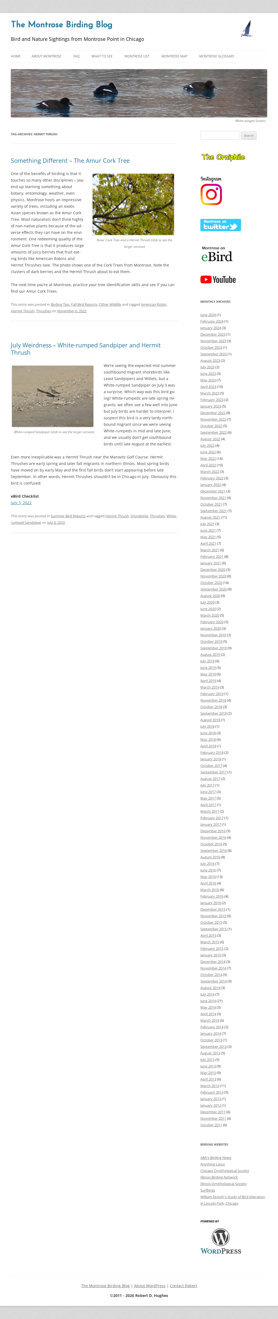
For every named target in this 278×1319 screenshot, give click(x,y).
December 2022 (212, 412)
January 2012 (210, 1105)
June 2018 (208, 732)
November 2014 (213, 968)
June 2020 (208, 608)
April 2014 (208, 1013)
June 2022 (208, 451)
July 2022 (207, 445)
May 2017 (208, 798)
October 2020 (211, 582)
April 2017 (208, 804)
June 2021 (208, 530)
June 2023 (208, 373)
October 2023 (211, 347)
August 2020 (210, 595)
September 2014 (213, 981)
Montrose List (137, 56)
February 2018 (211, 752)
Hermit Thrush (22, 310)
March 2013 (209, 1085)
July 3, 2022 (21, 502)
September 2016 (213, 850)
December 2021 (212, 491)
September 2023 (213, 353)
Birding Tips (60, 304)
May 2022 (208, 458)
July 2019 (207, 661)
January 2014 (210, 1033)
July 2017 (207, 785)
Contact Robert (183, 1285)
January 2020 (210, 628)
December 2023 (212, 334)
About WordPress (150, 1285)
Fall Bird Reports (84, 304)
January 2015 (210, 955)
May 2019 (208, 674)
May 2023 (208, 380)
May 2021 (208, 536)
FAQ (76, 56)
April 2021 (208, 543)
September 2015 (213, 928)
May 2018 (208, 739)
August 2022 (210, 438)
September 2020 (213, 589)
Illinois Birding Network (219, 1177)
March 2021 (209, 549)
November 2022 (213, 419)
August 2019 (210, 654)
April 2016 (208, 883)
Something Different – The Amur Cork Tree (70, 160)
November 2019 (213, 634)
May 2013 (208, 1072)
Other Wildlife (110, 304)
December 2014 (212, 961)
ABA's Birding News (215, 1157)
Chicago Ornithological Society (224, 1170)
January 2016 (210, 902)
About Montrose (46, 56)
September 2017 (213, 772)
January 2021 (210, 563)
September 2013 (213, 1046)
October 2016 (211, 843)
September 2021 (213, 510)
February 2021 (211, 556)
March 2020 (209, 615)
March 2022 (209, 471)
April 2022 (208, 465)
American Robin (153, 304)
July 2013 (207, 1059)
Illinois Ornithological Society (223, 1183)
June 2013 (208, 1066)
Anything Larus (212, 1164)
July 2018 (207, 726)
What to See (102, 56)
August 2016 (210, 857)
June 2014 (208, 1000)
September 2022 (213, 432)
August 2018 (210, 719)
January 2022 (210, 484)
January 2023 (210, 406)
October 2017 (211, 765)
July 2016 (207, 863)
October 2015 (211, 922)
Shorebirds (139, 515)
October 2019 (211, 641)
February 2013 (211, 1092)
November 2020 (213, 576)
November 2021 (213, 497)
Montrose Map (174, 56)
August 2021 (210, 517)
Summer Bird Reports (68, 515)
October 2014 (211, 974)
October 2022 (211, 425)
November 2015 (213, 915)
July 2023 (207, 367)
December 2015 (212, 909)
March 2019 (209, 687)
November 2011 (213, 1118)
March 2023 (209, 393)
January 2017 (210, 824)
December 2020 (212, 569)
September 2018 (213, 713)
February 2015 (211, 948)
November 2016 (213, 837)
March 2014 (209, 1020)
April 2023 (208, 386)
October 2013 (211, 1040)
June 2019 (208, 667)
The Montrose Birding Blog (61, 25)
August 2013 (210, 1053)
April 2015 (208, 935)
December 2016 (212, 830)
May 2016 (208, 876)
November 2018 (213, 700)
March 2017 (209, 811)
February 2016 (211, 896)
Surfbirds (207, 1190)
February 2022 (211, 478)
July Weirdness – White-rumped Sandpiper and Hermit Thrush (86, 348)
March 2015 (209, 941)
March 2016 (209, 889)
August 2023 (210, 360)
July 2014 (207, 994)
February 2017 (211, 817)
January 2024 (210, 327)
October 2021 (211, 504)
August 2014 (210, 987)
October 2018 (211, 706)
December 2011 (212, 1111)
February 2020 (211, 621)
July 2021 (207, 523)
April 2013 (208, 1079)
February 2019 (211, 693)
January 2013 (210, 1098)
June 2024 (208, 314)
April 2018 (208, 745)
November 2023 (213, 340)
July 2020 (207, 602)
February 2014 (211, 1026)
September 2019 (213, 647)
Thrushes (43, 310)
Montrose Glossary (216, 56)
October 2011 (211, 1124)
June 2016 (208, 870)
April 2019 (208, 680)
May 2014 (208, 1007)
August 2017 (210, 778)
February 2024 (211, 321)
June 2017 (208, 791)
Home (16, 56)
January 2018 (210, 759)
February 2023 (211, 399)
